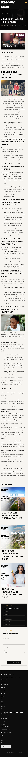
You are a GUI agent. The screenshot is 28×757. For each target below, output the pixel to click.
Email (4, 645)
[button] (26, 3)
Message (5, 655)
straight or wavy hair (18, 296)
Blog (25, 25)
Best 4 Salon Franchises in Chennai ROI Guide (12, 515)
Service (4, 650)
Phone (4, 640)
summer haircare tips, (17, 65)
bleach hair (9, 101)
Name (4, 636)
